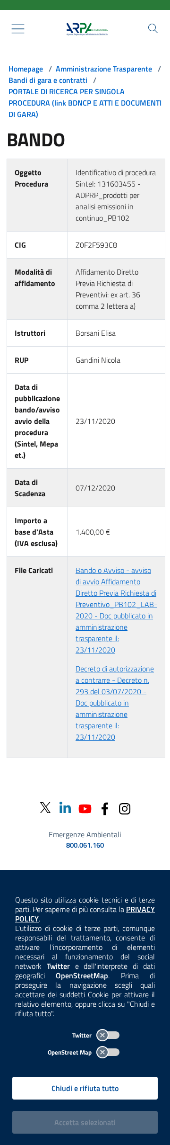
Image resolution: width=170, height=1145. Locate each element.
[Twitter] (45, 808)
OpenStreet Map (70, 1052)
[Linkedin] (65, 807)
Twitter (82, 1035)
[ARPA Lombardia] (85, 29)
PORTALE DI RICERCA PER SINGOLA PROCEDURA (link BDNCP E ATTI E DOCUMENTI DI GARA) (85, 103)
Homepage (25, 68)
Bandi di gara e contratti (47, 80)
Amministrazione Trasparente (104, 68)
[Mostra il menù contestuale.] (18, 28)
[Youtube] (85, 807)
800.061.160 (85, 845)
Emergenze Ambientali (85, 834)
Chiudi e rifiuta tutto (85, 1088)
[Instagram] (124, 807)
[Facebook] (104, 807)
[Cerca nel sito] (153, 28)
